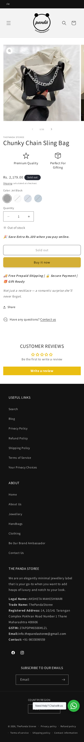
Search (13, 409)
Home (13, 494)
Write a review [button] (42, 371)
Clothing (15, 533)
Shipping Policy (19, 448)
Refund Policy (18, 438)
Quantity (8, 208)
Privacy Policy (18, 428)
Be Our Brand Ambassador (27, 543)
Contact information (66, 732)
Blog (12, 419)
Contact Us (16, 553)
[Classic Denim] (38, 198)
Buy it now (42, 262)
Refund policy (68, 726)
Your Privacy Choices (23, 467)
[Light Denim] (28, 198)
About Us (15, 504)
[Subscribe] (63, 680)
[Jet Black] (7, 198)
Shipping (7, 183)
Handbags (16, 524)
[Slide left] (32, 129)
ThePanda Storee (26, 726)
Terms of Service (20, 458)
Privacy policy (49, 726)
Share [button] (12, 307)
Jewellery (15, 514)
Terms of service (19, 732)
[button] (8, 23)
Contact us (48, 319)
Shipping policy (41, 732)
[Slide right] (51, 129)
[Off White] (17, 198)
